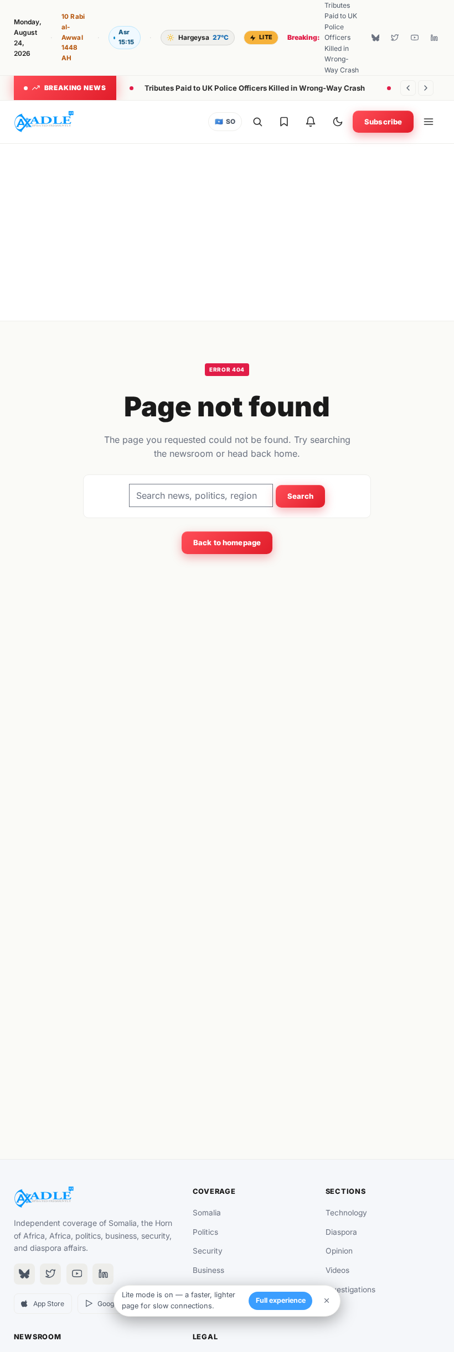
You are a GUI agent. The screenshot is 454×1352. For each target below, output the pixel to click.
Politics (205, 1232)
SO (225, 122)
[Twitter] (395, 38)
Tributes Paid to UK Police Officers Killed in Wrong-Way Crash (255, 87)
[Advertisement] (227, 232)
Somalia (207, 1212)
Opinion (339, 1250)
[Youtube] (415, 38)
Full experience (281, 1300)
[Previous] (408, 88)
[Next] (426, 88)
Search (300, 496)
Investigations (350, 1289)
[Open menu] (428, 121)
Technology (346, 1212)
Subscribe (383, 121)
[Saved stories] (284, 121)
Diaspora (341, 1232)
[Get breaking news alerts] (310, 121)
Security (208, 1250)
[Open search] (257, 121)
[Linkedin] (434, 38)
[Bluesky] (375, 38)
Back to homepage (227, 542)
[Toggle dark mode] (337, 121)
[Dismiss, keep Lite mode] (327, 1300)
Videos (337, 1270)
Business (208, 1270)
